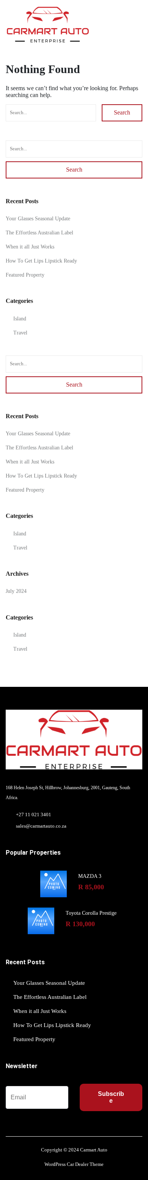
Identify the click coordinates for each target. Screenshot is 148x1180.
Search (122, 112)
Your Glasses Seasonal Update (38, 218)
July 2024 (16, 591)
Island (19, 319)
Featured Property (25, 275)
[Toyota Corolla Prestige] (41, 921)
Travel (20, 333)
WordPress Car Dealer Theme (74, 1164)
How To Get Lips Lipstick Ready (41, 261)
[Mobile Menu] (138, 24)
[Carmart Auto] (47, 24)
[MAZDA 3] (53, 884)
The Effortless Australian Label (39, 233)
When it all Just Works (30, 247)
